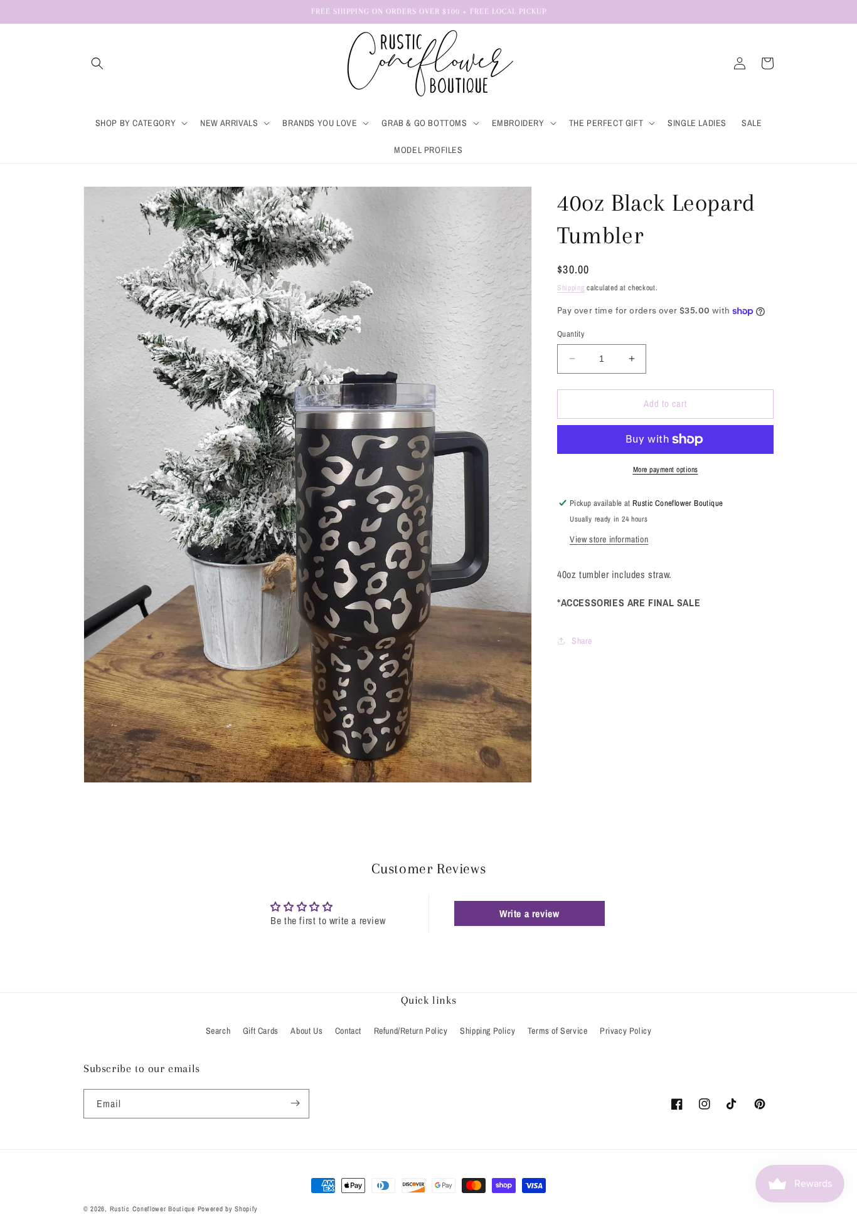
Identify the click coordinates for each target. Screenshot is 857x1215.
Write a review (529, 913)
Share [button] (582, 640)
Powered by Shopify (228, 1208)
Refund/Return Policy (411, 1030)
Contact (348, 1030)
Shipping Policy (487, 1030)
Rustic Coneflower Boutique (152, 1208)
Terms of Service (558, 1030)
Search (218, 1030)
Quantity (570, 334)
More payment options (665, 470)
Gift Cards (261, 1030)
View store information (609, 539)
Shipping (571, 288)
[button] (97, 63)
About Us (306, 1030)
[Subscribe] (295, 1103)
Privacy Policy (625, 1030)
